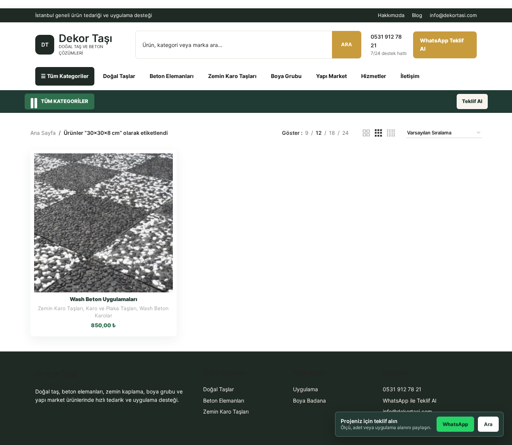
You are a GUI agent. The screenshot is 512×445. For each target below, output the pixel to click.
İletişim (410, 76)
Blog (417, 15)
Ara (346, 44)
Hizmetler (373, 76)
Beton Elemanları (172, 76)
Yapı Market (331, 76)
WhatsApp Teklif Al (442, 44)
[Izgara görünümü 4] (391, 133)
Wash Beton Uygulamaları (103, 299)
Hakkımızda (391, 15)
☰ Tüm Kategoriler (65, 76)
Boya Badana (309, 400)
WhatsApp (455, 424)
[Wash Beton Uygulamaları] (103, 222)
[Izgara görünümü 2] (366, 133)
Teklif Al (472, 101)
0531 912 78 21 (402, 389)
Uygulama (305, 389)
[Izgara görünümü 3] (378, 133)
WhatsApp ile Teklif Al (409, 400)
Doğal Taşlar (119, 76)
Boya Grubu (286, 76)
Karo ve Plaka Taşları (111, 308)
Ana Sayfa (43, 133)
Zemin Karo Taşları (232, 76)
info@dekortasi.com (453, 15)
